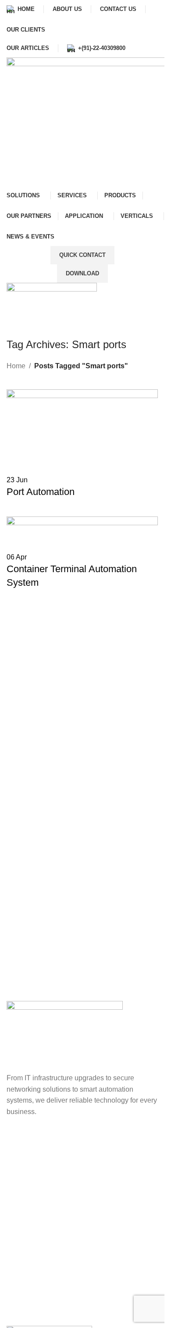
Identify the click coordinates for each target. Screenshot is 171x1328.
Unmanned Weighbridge (52, 1174)
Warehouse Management (53, 1205)
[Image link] (65, 1036)
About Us (28, 1245)
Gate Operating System (50, 1158)
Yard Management (42, 1189)
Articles (25, 1292)
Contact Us (31, 1260)
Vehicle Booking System (52, 1142)
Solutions (28, 1276)
